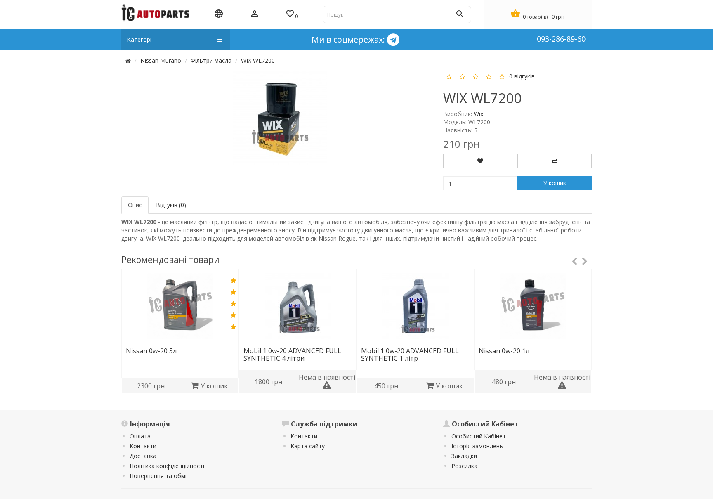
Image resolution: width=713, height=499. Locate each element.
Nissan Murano (160, 60)
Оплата (140, 436)
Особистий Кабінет (478, 436)
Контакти (143, 446)
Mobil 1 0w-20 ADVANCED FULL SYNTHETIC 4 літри (292, 354)
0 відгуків (522, 76)
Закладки (464, 456)
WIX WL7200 (258, 60)
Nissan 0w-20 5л (151, 350)
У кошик (554, 183)
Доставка (143, 456)
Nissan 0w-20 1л (504, 350)
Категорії (140, 39)
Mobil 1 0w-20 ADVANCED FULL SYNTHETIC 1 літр (410, 354)
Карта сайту (307, 446)
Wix (478, 114)
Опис (135, 205)
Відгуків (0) (171, 205)
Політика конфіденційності (167, 466)
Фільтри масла (211, 60)
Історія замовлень (477, 446)
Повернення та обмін (160, 476)
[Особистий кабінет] (254, 14)
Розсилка (464, 466)
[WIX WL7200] (280, 117)
